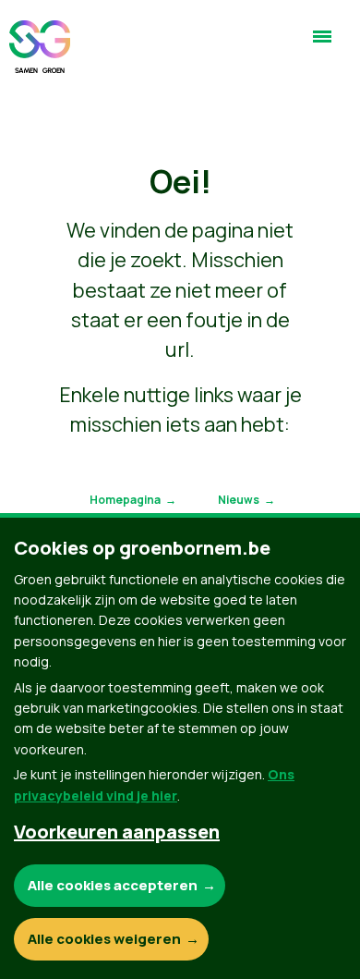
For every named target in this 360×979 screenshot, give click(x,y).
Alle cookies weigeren (104, 938)
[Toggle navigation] (322, 44)
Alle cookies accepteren (113, 885)
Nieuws (238, 500)
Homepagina (125, 500)
